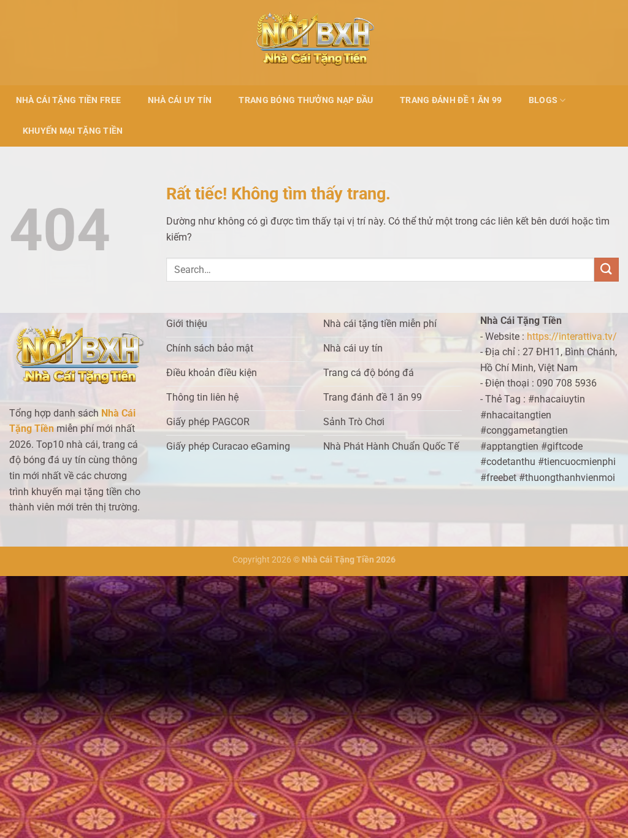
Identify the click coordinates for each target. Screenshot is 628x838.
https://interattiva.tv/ (572, 336)
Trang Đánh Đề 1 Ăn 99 (451, 100)
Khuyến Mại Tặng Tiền (73, 131)
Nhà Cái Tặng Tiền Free (68, 100)
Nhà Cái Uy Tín (180, 100)
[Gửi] (606, 270)
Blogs (543, 100)
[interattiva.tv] (314, 42)
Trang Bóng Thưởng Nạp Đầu (306, 100)
